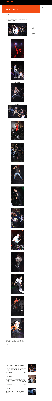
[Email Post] (6, 343)
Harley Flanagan (21, 340)
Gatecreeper (33, 24)
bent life (10, 340)
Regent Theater (22, 341)
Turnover (32, 34)
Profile (32, 29)
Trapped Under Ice (33, 33)
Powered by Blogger (21, 399)
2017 (8, 340)
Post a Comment (10, 372)
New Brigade (9, 376)
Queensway (18, 341)
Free (14, 340)
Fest (13, 340)
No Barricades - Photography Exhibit (15, 365)
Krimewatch (7, 341)
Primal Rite (33, 28)
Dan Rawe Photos (9, 1)
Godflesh (8, 388)
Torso (32, 32)
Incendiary (24, 340)
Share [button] (32, 16)
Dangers (32, 21)
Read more (25, 372)
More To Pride (33, 27)
